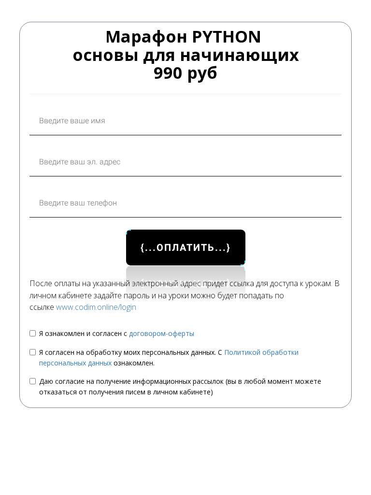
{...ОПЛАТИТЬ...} (186, 247)
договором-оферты (161, 333)
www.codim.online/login (96, 307)
